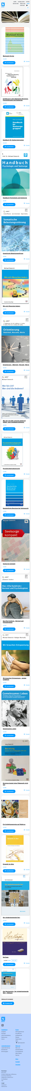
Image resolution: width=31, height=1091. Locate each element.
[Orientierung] (15, 317)
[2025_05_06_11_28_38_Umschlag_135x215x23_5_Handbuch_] (15, 151)
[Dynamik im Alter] (14, 836)
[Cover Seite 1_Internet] (15, 691)
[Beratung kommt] (15, 740)
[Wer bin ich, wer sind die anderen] (15, 376)
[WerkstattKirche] (14, 27)
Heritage (6, 957)
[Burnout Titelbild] (15, 575)
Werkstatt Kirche (8, 56)
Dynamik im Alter (8, 864)
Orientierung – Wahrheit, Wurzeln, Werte (16, 365)
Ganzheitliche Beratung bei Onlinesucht (16, 508)
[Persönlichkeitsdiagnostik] (12, 433)
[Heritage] (14, 929)
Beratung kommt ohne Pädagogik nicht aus (15, 783)
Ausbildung (4, 1029)
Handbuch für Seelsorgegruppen (13, 140)
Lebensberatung (5, 1045)
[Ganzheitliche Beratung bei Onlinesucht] (14, 480)
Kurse (17, 1029)
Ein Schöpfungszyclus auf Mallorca (14, 824)
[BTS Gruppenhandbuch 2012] (14, 111)
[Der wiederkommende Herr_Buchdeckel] (15, 875)
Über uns (18, 1045)
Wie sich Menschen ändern (11, 306)
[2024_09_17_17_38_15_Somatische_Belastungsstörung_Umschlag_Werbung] (15, 209)
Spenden (18, 1064)
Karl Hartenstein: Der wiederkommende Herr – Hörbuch (16, 992)
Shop (17, 1059)
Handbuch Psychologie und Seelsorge (15, 198)
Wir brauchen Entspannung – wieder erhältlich (14, 678)
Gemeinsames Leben (9, 729)
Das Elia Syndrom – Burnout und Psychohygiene (13, 621)
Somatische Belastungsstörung (13, 253)
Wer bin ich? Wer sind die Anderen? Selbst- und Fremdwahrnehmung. (14, 421)
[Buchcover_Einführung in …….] (12, 67)
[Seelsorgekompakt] (15, 519)
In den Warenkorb (10, 62)
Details (28, 61)
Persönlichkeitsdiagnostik (11, 468)
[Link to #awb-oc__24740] (28, 8)
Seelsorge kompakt (9, 564)
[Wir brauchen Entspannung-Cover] (15, 634)
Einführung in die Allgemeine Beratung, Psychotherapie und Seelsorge (15, 99)
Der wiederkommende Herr (11, 917)
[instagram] (2, 1025)
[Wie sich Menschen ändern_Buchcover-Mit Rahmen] (15, 265)
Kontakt (18, 1061)
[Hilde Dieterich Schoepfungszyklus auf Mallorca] (14, 796)
